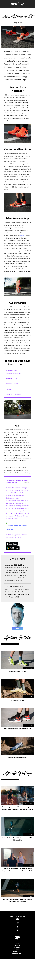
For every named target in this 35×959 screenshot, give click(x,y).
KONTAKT (17, 947)
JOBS (17, 949)
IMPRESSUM (17, 951)
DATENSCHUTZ (17, 953)
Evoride (22, 235)
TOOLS (17, 946)
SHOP (17, 944)
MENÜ (16, 4)
